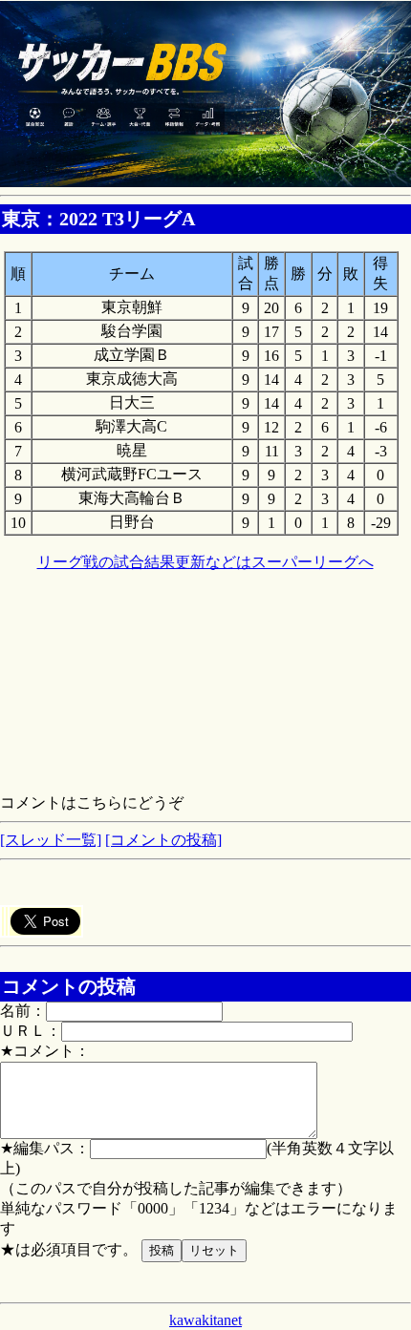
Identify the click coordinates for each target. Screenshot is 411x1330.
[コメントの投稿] (163, 840)
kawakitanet (205, 1320)
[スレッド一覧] (50, 840)
